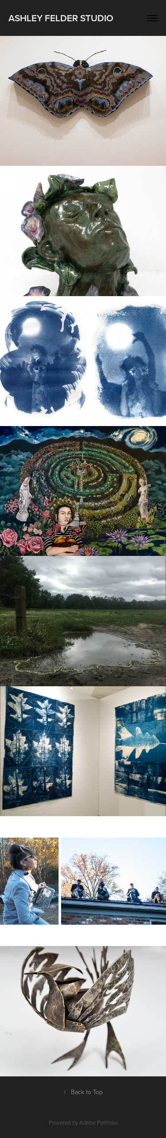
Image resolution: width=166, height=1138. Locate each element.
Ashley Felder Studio (60, 17)
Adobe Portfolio (98, 1122)
